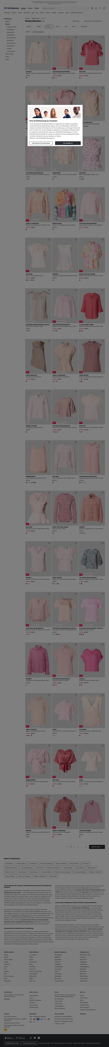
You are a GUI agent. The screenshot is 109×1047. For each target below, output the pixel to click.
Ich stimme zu (68, 143)
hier (44, 136)
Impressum (51, 138)
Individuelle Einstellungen (41, 143)
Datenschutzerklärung (42, 138)
